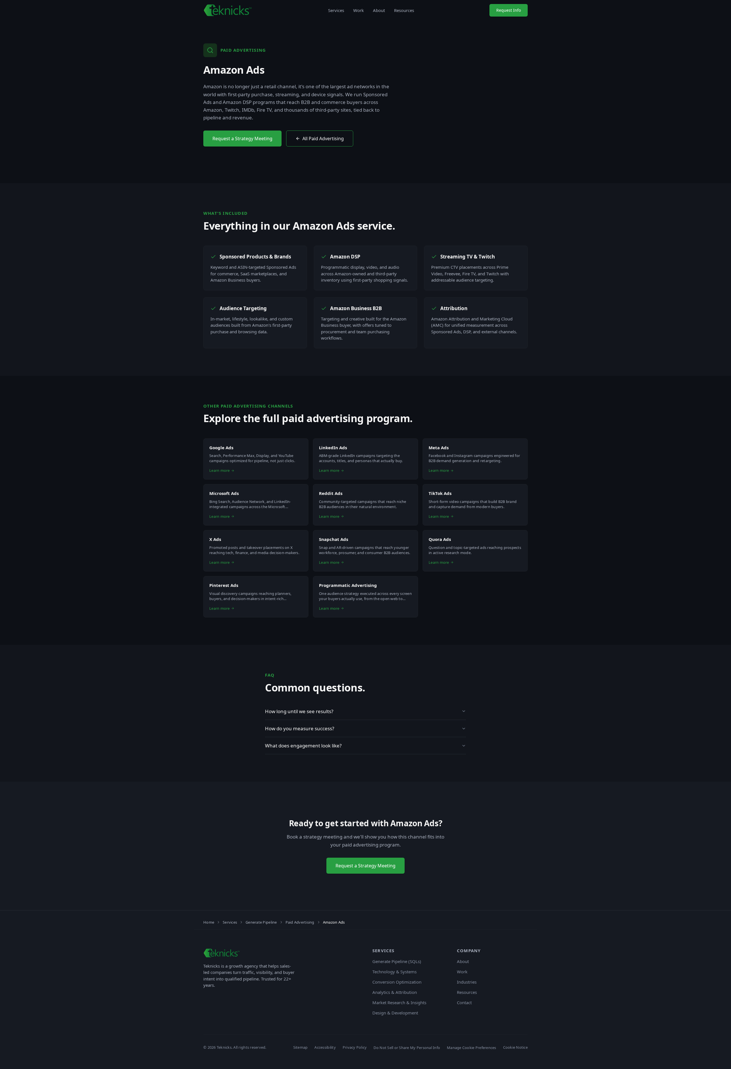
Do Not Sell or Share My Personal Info (406, 1047)
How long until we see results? (299, 711)
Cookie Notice (515, 1047)
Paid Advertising (300, 922)
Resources (404, 10)
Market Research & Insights (399, 1002)
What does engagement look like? (303, 745)
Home (208, 922)
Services (336, 10)
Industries (467, 982)
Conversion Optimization (396, 982)
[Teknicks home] (228, 10)
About (379, 10)
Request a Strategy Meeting (242, 138)
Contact (464, 1002)
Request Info (508, 10)
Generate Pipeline (261, 922)
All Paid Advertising (323, 138)
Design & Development (395, 1013)
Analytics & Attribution (394, 992)
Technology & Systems (394, 971)
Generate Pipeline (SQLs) (396, 961)
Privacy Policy (355, 1047)
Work (358, 10)
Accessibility (325, 1047)
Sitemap (300, 1047)
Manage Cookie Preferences (471, 1047)
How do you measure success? (299, 728)
